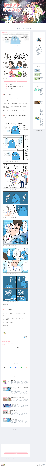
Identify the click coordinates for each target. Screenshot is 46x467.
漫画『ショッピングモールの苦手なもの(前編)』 (15, 86)
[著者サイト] (4, 367)
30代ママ (4, 343)
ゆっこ (20, 343)
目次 (15, 81)
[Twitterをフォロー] (10, 367)
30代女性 (8, 343)
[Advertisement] (15, 48)
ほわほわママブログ (13, 343)
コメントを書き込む (16, 453)
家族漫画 (9, 341)
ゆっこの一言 (10, 84)
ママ (17, 343)
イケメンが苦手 (10, 88)
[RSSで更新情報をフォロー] (26, 367)
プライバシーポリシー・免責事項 (40, 464)
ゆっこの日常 (4, 341)
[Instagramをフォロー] (15, 367)
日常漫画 (4, 344)
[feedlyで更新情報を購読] (21, 367)
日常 (26, 343)
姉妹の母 (23, 343)
